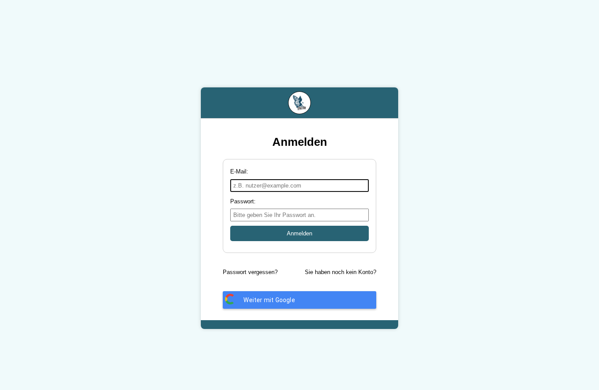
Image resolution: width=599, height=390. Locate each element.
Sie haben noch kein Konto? (340, 272)
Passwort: (243, 201)
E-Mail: (239, 171)
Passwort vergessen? (250, 272)
